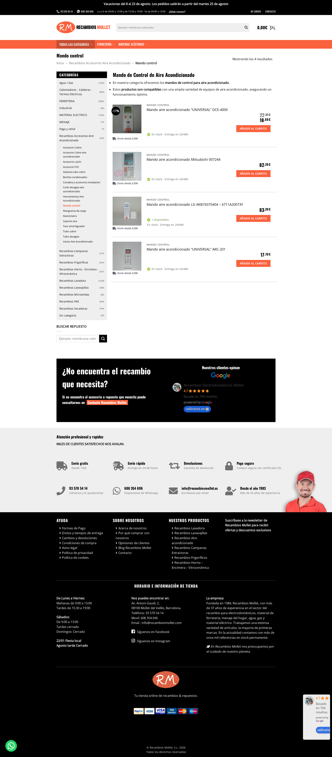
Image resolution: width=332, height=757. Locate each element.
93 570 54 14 (78, 488)
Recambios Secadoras (73, 308)
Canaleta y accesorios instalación (81, 182)
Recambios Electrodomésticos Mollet (214, 385)
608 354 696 (133, 488)
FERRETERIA (67, 101)
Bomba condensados (75, 177)
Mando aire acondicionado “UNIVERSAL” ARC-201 (186, 249)
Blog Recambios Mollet (134, 548)
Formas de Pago (73, 528)
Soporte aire (70, 221)
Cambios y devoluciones (79, 538)
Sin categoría (67, 315)
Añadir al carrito (253, 128)
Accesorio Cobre (72, 147)
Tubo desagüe (71, 236)
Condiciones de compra (79, 543)
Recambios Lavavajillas (74, 287)
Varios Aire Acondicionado (78, 241)
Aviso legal (69, 548)
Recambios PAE (69, 301)
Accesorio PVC (71, 167)
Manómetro (70, 216)
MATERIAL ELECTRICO (73, 115)
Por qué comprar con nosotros (132, 535)
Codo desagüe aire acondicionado (73, 189)
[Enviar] (246, 27)
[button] (266, 27)
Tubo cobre (69, 231)
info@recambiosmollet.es (200, 488)
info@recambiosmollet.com (162, 623)
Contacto (125, 553)
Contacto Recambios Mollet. (107, 402)
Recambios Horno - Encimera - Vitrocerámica (78, 271)
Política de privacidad (77, 553)
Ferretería (104, 44)
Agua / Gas (66, 83)
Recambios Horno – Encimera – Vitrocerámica (190, 565)
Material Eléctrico (131, 44)
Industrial (65, 108)
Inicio (60, 63)
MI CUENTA (256, 11)
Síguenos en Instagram (153, 641)
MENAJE (64, 122)
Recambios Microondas (74, 294)
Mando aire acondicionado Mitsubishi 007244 (183, 159)
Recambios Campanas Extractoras (73, 253)
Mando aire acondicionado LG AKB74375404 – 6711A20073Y (195, 204)
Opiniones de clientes (133, 543)
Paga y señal (67, 129)
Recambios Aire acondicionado (184, 540)
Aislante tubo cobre (74, 172)
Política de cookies (75, 557)
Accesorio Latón (72, 161)
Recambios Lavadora (72, 280)
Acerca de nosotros (132, 528)
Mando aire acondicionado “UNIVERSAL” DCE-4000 (187, 109)
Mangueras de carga (74, 210)
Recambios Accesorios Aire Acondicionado (100, 63)
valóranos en (195, 409)
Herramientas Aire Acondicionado (73, 198)
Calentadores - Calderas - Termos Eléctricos (75, 92)
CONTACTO (270, 11)
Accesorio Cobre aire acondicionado (74, 154)
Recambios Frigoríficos (73, 262)
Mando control (71, 205)
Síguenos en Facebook (152, 632)
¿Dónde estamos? (177, 11)
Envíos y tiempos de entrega (82, 533)
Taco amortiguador (74, 226)
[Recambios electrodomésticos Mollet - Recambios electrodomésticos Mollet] (83, 27)
